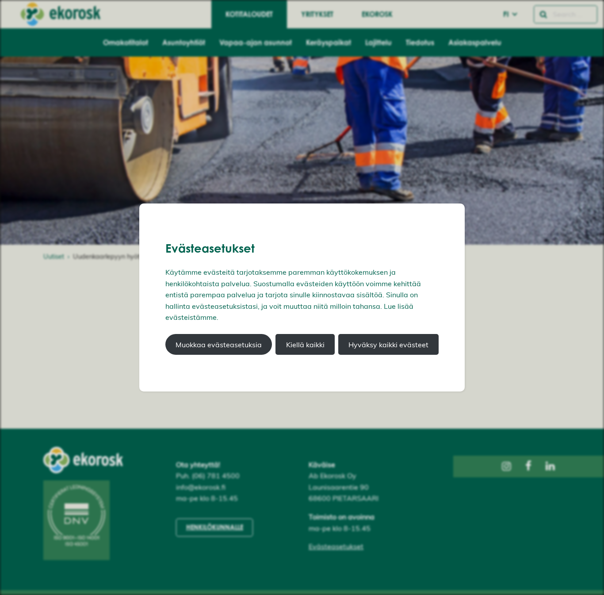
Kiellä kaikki (305, 344)
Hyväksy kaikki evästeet (388, 344)
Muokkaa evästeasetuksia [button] (219, 344)
